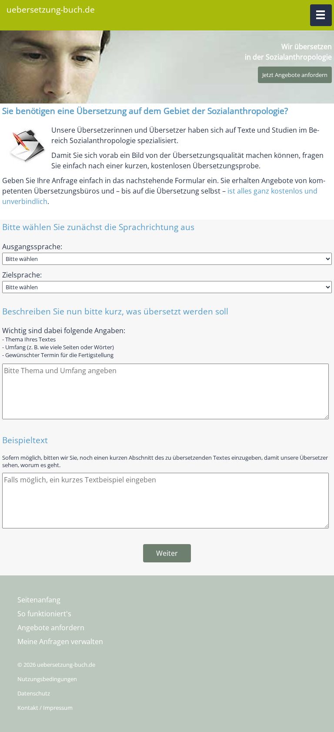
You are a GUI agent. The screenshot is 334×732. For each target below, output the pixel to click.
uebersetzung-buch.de (51, 9)
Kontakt (27, 708)
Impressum (58, 708)
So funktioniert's (44, 613)
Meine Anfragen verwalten (60, 641)
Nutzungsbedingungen (47, 679)
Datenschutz (33, 693)
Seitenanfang (38, 600)
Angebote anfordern (50, 627)
